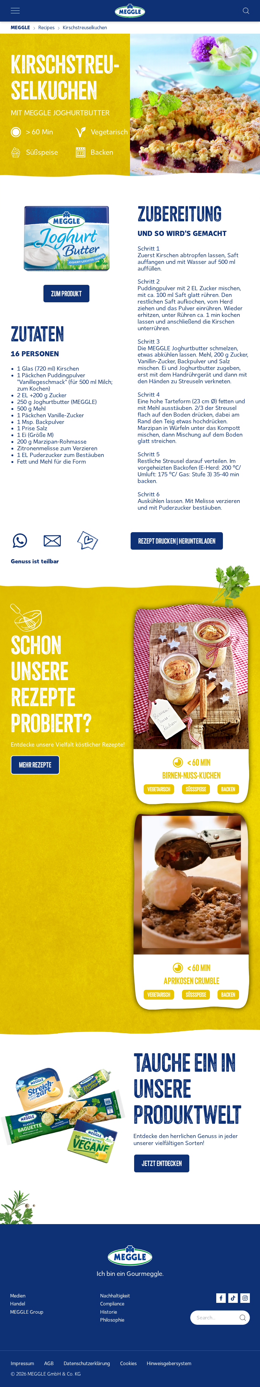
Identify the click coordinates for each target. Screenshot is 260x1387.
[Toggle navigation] (15, 10)
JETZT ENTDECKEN (162, 1163)
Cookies (128, 1363)
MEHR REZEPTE (35, 764)
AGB (49, 1363)
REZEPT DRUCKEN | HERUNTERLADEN (176, 541)
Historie (108, 1312)
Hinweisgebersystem (169, 1363)
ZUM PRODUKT (66, 293)
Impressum (22, 1363)
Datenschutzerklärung (87, 1363)
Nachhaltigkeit (115, 1296)
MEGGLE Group (26, 1312)
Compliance (112, 1304)
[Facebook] (221, 1298)
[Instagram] (245, 1298)
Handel (17, 1304)
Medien (17, 1296)
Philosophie (112, 1320)
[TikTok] (233, 1298)
